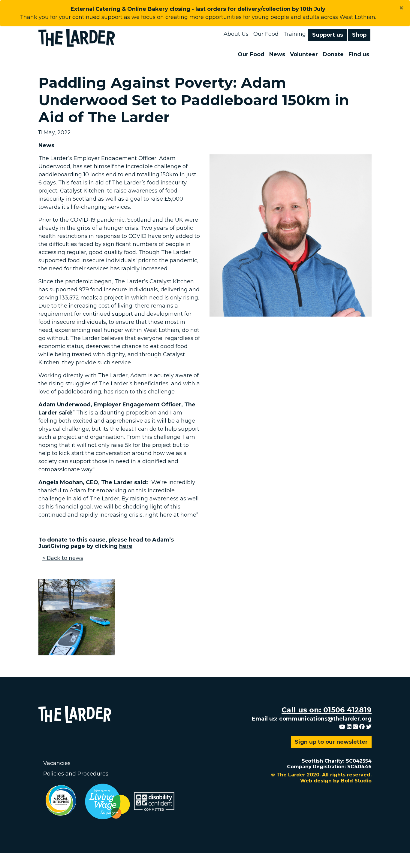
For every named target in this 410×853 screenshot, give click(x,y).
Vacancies (57, 763)
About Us (236, 34)
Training (294, 34)
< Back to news (62, 558)
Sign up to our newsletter (331, 742)
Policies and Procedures (75, 773)
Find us (358, 54)
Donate (333, 54)
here (125, 546)
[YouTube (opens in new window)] (342, 727)
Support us (327, 35)
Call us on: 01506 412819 (327, 710)
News (277, 54)
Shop (359, 35)
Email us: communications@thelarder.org (312, 718)
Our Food (266, 34)
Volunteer (304, 54)
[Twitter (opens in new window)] (369, 727)
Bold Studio (356, 781)
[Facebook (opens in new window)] (362, 727)
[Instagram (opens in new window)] (355, 727)
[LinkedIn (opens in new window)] (349, 727)
